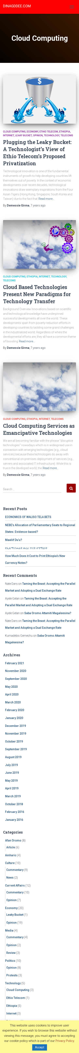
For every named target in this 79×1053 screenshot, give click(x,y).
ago (38, 205)
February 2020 (14, 710)
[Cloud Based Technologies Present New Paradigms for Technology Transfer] (39, 244)
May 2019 (11, 780)
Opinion (38, 135)
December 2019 (15, 725)
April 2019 (11, 788)
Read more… (46, 198)
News (10, 877)
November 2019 (15, 733)
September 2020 (16, 678)
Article (10, 847)
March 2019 (13, 796)
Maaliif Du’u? (13, 540)
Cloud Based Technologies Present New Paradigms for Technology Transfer (37, 294)
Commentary (14, 869)
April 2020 (11, 694)
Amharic (10, 855)
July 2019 (11, 765)
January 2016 (14, 819)
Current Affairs (15, 885)
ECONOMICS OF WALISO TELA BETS (28, 517)
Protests (12, 975)
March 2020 (13, 702)
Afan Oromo (13, 840)
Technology (51, 135)
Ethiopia (64, 131)
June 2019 (12, 772)
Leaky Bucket (23, 135)
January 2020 (14, 718)
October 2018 (14, 804)
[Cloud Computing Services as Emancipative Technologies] (39, 386)
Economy (32, 131)
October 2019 (14, 741)
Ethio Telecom (49, 131)
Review (11, 952)
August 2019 (13, 757)
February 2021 (14, 663)
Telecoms (67, 135)
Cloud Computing (14, 131)
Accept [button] (39, 1047)
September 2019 (16, 749)
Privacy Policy (65, 1041)
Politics (10, 960)
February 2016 (14, 811)
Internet (8, 135)
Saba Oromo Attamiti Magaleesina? (47, 613)
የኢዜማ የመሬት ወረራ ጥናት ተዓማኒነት (26, 548)
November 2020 (15, 671)
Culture (10, 863)
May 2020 (11, 686)
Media (9, 930)
